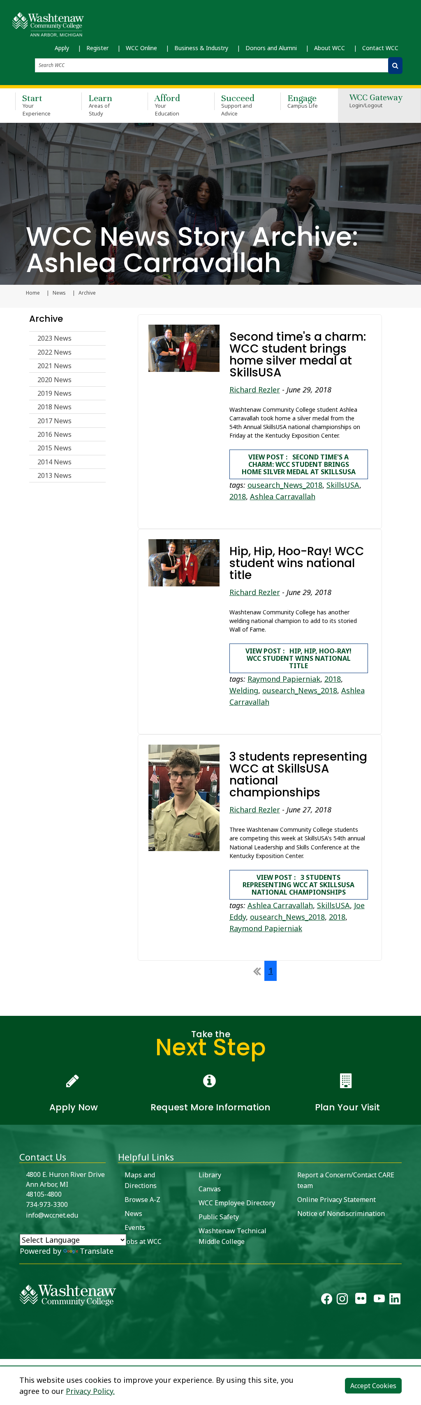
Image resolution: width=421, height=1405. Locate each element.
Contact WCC (380, 48)
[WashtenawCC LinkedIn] (395, 1300)
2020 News (54, 379)
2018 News (54, 406)
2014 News (54, 461)
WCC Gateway (375, 101)
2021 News (54, 365)
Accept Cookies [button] (373, 1385)
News (59, 293)
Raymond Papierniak (284, 679)
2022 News (54, 352)
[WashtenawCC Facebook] (326, 1300)
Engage (302, 100)
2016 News (54, 434)
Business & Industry (201, 48)
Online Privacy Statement (336, 1199)
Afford (167, 104)
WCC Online (141, 48)
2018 (237, 496)
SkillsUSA (342, 485)
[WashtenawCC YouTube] (379, 1300)
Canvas (210, 1188)
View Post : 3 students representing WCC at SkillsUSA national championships (298, 885)
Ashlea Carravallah (282, 496)
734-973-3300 (47, 1204)
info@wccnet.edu (52, 1215)
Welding (243, 690)
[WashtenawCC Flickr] (361, 1300)
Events (135, 1227)
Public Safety (219, 1216)
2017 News (54, 420)
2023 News (54, 338)
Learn (100, 104)
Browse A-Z (142, 1199)
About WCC (329, 48)
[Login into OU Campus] (5, 1352)
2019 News (54, 393)
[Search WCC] (395, 65)
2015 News (54, 447)
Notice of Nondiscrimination (341, 1213)
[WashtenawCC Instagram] (342, 1300)
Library (210, 1174)
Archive (46, 318)
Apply (62, 48)
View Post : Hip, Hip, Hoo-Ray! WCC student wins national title (298, 658)
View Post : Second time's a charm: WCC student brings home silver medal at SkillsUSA (299, 464)
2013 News (54, 475)
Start (36, 104)
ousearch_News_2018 (285, 485)
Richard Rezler (254, 390)
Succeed (237, 104)
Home (33, 293)
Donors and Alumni (271, 48)
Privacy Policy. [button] (90, 1391)
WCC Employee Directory (237, 1202)
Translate (96, 1251)
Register (97, 48)
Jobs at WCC (143, 1241)
